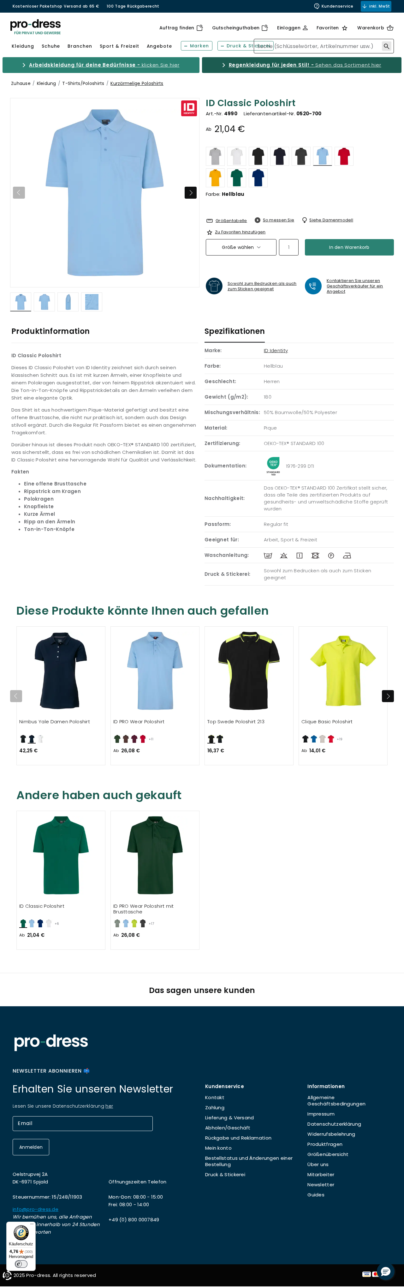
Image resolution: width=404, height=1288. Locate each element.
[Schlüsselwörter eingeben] (386, 46)
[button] (386, 1271)
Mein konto (218, 1148)
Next (190, 192)
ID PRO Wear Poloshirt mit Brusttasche (143, 909)
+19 (339, 739)
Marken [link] (199, 46)
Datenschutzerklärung (334, 1124)
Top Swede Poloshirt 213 (235, 722)
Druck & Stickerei (225, 1174)
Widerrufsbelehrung (331, 1134)
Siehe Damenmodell (331, 220)
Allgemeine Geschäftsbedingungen (336, 1100)
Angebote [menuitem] (159, 46)
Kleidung (46, 83)
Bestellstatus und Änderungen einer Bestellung (249, 1161)
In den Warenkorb (349, 247)
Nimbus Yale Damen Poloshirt (54, 722)
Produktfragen (324, 1144)
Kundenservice (337, 6)
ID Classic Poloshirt (41, 906)
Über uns (318, 1164)
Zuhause (21, 83)
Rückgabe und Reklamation (238, 1138)
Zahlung (214, 1107)
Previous (18, 192)
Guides (315, 1194)
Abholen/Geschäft (228, 1127)
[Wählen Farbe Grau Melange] (215, 156)
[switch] (21, 1264)
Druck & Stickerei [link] (248, 46)
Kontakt (214, 1097)
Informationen (326, 1086)
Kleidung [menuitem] (23, 46)
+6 (57, 923)
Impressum (321, 1113)
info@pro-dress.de (35, 1209)
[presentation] (388, 696)
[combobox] (324, 46)
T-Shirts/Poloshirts (83, 83)
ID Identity (276, 350)
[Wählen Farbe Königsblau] (258, 177)
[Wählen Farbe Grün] (236, 177)
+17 (151, 923)
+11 (151, 739)
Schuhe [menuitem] (51, 46)
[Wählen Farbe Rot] (344, 156)
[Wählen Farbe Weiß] (236, 156)
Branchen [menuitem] (80, 46)
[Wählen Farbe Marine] (279, 156)
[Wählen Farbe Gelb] (215, 177)
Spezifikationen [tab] (235, 331)
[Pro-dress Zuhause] (35, 27)
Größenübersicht (328, 1154)
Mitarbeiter (320, 1174)
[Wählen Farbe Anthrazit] (301, 156)
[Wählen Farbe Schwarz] (258, 156)
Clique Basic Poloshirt (327, 722)
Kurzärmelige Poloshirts (136, 83)
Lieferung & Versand (229, 1117)
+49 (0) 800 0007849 (134, 1219)
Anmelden (31, 1147)
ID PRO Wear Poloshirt (138, 722)
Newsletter (320, 1184)
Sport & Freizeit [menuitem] (119, 46)
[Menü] (32, 1225)
